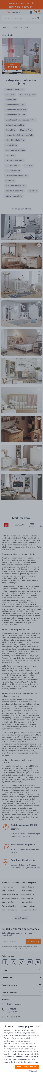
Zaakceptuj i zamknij (27, 1067)
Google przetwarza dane (29, 1062)
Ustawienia (33, 1071)
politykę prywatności (23, 1059)
